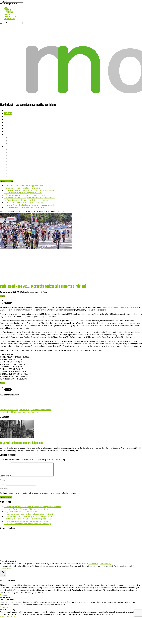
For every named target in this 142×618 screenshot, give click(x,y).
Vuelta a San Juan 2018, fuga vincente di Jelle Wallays (25, 409)
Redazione (8, 14)
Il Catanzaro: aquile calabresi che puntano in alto (24, 195)
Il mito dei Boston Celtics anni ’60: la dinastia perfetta (26, 509)
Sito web (3, 488)
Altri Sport (9, 116)
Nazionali (8, 119)
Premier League (16, 155)
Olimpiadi (8, 128)
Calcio (7, 131)
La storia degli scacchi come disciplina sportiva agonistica (28, 516)
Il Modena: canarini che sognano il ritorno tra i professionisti (29, 197)
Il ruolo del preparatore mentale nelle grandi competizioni (28, 514)
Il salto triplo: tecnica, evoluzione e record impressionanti (28, 519)
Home (6, 8)
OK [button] (132, 566)
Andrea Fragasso (6, 292)
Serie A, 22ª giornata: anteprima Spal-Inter (20, 412)
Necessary (7, 597)
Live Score (9, 134)
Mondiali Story (11, 125)
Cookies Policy (6, 568)
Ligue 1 (12, 164)
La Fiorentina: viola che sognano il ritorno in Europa (26, 200)
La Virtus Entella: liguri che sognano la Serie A (23, 193)
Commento (5, 476)
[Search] (1, 23)
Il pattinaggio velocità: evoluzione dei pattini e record (26, 521)
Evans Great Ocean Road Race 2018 (120, 307)
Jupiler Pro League (17, 176)
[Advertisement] (71, 266)
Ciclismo (8, 113)
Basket (12, 143)
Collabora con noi (10, 16)
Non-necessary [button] (6, 607)
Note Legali (8, 12)
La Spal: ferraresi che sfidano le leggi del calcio (23, 185)
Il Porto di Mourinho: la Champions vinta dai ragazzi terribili (29, 205)
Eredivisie (13, 167)
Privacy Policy (9, 19)
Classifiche (9, 146)
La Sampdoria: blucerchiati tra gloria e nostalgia (24, 202)
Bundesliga (14, 161)
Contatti (7, 10)
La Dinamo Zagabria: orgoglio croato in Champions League (29, 190)
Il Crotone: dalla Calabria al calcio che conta (22, 188)
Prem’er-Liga (15, 173)
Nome (3, 480)
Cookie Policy (105, 563)
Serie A (12, 149)
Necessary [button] (4, 595)
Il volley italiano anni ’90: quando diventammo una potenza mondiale (32, 506)
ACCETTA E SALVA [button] (7, 617)
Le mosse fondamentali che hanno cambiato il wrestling (27, 523)
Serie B (12, 152)
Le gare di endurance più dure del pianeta (21, 443)
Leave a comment (33, 292)
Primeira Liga (15, 170)
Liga (11, 158)
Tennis (12, 140)
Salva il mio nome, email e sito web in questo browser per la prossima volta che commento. (40, 493)
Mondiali (8, 122)
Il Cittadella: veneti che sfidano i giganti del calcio (24, 207)
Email (3, 484)
